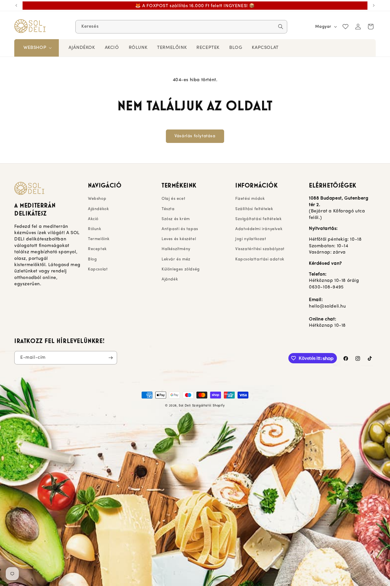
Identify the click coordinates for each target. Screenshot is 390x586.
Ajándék (170, 279)
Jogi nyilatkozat (250, 239)
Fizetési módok (250, 199)
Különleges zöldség (181, 269)
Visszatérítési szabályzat (260, 249)
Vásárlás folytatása (194, 136)
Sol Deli (185, 405)
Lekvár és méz (176, 259)
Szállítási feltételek (254, 209)
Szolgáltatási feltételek (258, 219)
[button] (37, 48)
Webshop (97, 199)
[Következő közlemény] (373, 5)
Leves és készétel (179, 239)
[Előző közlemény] (16, 5)
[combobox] (181, 26)
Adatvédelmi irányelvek (258, 229)
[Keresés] (280, 26)
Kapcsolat (98, 269)
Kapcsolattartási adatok (259, 259)
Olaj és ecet (173, 199)
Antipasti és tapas (180, 229)
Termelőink (99, 239)
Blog (92, 259)
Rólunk (94, 229)
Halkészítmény (176, 249)
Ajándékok (98, 209)
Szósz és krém (176, 219)
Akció (93, 219)
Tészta (168, 209)
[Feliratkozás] (110, 357)
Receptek (97, 249)
